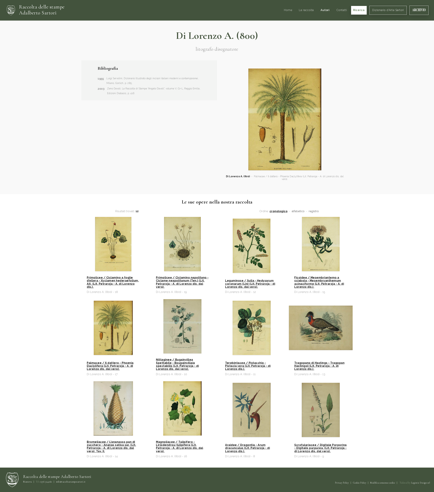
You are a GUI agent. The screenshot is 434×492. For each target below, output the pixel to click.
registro (314, 211)
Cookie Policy (359, 482)
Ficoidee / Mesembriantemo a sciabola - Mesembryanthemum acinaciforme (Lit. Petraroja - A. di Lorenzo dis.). (319, 282)
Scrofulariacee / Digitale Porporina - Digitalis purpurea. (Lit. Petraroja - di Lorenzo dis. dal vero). (320, 448)
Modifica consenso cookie (382, 482)
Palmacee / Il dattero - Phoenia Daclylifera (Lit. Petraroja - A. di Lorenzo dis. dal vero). (110, 366)
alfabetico (298, 211)
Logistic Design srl (420, 482)
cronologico (279, 211)
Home (288, 10)
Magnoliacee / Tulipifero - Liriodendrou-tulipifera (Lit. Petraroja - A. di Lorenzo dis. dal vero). (179, 446)
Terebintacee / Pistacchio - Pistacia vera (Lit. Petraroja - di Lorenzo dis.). (248, 366)
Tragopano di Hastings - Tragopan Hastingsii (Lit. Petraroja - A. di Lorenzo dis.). (319, 366)
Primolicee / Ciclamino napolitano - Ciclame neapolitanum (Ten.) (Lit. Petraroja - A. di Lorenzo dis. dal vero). (182, 282)
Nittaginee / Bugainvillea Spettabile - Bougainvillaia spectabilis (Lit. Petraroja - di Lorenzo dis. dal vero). (177, 364)
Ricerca (359, 10)
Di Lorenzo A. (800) (238, 176)
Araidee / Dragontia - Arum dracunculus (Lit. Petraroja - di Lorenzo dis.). (247, 448)
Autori (325, 10)
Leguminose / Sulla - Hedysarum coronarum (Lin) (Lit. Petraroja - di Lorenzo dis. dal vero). (250, 283)
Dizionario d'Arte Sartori (388, 10)
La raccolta (306, 10)
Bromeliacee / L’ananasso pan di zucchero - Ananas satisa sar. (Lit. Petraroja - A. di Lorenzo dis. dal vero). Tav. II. (111, 446)
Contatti (341, 10)
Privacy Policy (342, 482)
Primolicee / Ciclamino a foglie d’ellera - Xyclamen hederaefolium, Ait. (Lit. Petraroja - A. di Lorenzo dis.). (113, 282)
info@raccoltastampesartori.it (71, 481)
